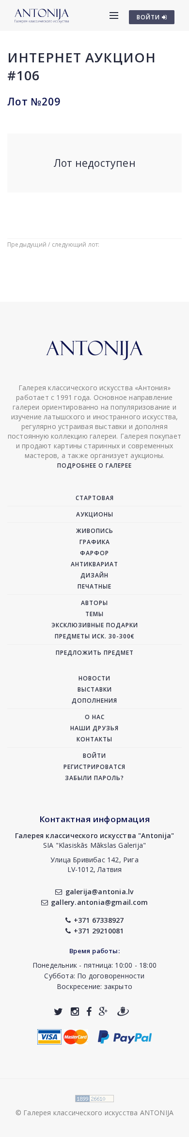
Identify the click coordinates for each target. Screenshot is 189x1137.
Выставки (95, 689)
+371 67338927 (99, 920)
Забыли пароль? (94, 778)
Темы (94, 614)
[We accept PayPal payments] (125, 1035)
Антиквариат (94, 564)
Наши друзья (94, 728)
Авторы (94, 603)
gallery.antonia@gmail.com (99, 902)
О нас (95, 717)
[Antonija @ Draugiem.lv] (123, 1011)
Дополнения (94, 700)
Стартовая (95, 498)
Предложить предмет (95, 653)
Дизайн (94, 575)
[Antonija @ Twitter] (58, 1011)
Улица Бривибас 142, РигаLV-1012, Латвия (94, 864)
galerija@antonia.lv (99, 891)
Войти (94, 756)
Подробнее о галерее (94, 465)
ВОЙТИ (149, 17)
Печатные (94, 586)
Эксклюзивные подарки (94, 625)
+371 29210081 (99, 930)
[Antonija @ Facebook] (89, 1011)
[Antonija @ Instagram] (75, 1011)
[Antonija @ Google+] (103, 1011)
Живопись (94, 531)
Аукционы (94, 514)
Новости (94, 678)
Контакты (94, 739)
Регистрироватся (94, 767)
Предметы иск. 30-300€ (95, 636)
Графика (94, 542)
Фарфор (94, 553)
